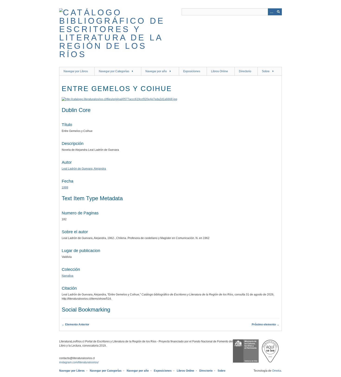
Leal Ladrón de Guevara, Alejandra (84, 168)
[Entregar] (278, 11)
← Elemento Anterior (75, 324)
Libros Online (219, 71)
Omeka (276, 370)
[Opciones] (271, 11)
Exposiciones (191, 71)
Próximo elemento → (265, 324)
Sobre (266, 71)
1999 (65, 187)
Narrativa (67, 275)
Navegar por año (156, 71)
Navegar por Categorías (114, 71)
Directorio (245, 71)
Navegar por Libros (76, 71)
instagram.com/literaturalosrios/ (79, 362)
